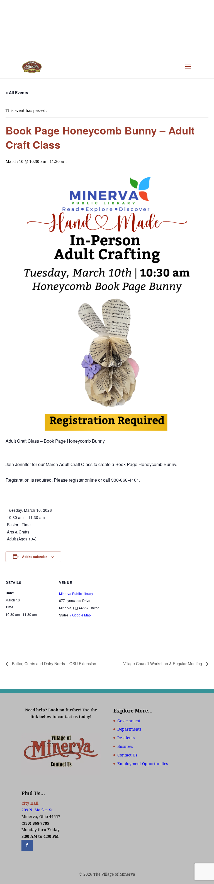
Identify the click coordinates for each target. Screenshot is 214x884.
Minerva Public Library (76, 593)
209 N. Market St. (37, 809)
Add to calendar (34, 556)
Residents (126, 737)
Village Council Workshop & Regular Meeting (163, 663)
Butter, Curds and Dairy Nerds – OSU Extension (53, 663)
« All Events (17, 92)
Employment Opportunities (142, 763)
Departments (129, 729)
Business (125, 746)
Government (128, 720)
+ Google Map (80, 615)
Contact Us (127, 755)
